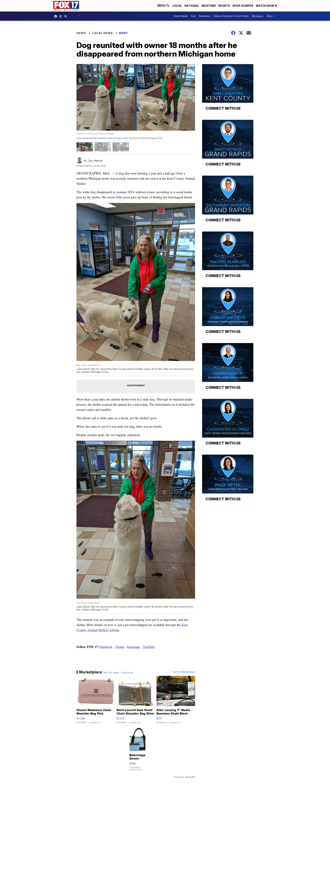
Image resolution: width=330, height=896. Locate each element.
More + (270, 16)
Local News (102, 33)
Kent (193, 16)
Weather (208, 5)
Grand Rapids (181, 16)
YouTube (149, 647)
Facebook (106, 647)
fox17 (66, 16)
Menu (161, 5)
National (191, 5)
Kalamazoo (204, 16)
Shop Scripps (242, 5)
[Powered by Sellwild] (190, 777)
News (81, 33)
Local (177, 5)
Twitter (119, 647)
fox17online (56, 16)
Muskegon (257, 16)
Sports (224, 5)
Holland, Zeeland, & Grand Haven (231, 16)
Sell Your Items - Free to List (118, 673)
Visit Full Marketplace (184, 672)
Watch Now (265, 5)
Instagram (133, 647)
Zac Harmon (95, 160)
